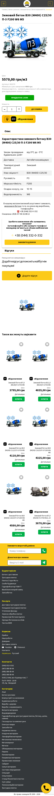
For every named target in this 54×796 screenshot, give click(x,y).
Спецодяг (6, 773)
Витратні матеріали (10, 710)
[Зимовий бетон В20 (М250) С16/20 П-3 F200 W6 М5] (40, 423)
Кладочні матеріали (10, 733)
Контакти (6, 650)
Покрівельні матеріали (11, 757)
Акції (4, 692)
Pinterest (21, 647)
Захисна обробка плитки (12, 614)
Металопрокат (8, 742)
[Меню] (3, 3)
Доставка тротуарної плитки (14, 605)
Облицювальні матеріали (12, 748)
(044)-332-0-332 (8, 665)
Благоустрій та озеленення (13, 698)
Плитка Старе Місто (10, 580)
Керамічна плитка (9, 730)
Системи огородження (11, 770)
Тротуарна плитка (9, 577)
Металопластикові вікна (11, 739)
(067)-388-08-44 (8, 668)
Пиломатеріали (8, 754)
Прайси (5, 635)
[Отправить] (44, 550)
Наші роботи (7, 638)
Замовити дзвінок (27, 242)
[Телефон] (46, 788)
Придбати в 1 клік (19, 98)
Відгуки (9, 250)
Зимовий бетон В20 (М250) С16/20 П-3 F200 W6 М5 (40, 450)
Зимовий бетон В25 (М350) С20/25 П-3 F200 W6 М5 (14, 518)
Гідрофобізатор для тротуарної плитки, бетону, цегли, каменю (24, 717)
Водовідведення (9, 713)
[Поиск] (50, 3)
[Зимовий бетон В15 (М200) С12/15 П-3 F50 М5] (14, 423)
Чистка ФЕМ (7, 623)
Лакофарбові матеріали (11, 736)
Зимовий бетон (25, 10)
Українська (6, 653)
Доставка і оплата (9, 644)
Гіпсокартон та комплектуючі (14, 721)
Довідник (6, 641)
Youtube (8, 647)
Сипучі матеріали (9, 767)
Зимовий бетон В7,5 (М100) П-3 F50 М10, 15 (42, 517)
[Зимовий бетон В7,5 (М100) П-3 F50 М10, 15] (40, 491)
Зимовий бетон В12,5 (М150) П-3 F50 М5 (42, 384)
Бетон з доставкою (10, 574)
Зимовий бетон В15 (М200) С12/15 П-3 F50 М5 (15, 449)
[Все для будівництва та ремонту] (27, 3)
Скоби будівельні (9, 583)
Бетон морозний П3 (38, 10)
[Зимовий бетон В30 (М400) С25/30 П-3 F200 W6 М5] (27, 307)
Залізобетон (7, 592)
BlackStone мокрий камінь (12, 589)
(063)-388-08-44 (8, 674)
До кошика (36, 109)
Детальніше (20, 394)
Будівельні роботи (9, 701)
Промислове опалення (11, 760)
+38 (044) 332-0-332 (28, 235)
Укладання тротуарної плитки (14, 608)
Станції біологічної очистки (13, 779)
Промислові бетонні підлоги (13, 617)
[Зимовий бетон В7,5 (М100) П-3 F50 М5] (14, 358)
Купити (18, 399)
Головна (5, 10)
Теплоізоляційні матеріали (12, 785)
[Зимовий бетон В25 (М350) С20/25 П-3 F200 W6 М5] (14, 491)
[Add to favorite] (21, 344)
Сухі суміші (6, 782)
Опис (8, 131)
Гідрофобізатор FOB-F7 (11, 586)
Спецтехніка (7, 776)
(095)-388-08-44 (8, 671)
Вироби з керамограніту (12, 707)
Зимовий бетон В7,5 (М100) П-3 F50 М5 (16, 384)
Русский (15, 653)
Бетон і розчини (14, 10)
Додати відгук (29, 275)
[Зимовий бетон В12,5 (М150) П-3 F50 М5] (40, 358)
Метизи (5, 745)
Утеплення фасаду (9, 611)
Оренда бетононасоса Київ (13, 620)
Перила (5, 751)
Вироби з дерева (9, 704)
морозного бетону (12, 206)
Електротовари (8, 724)
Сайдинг (5, 764)
